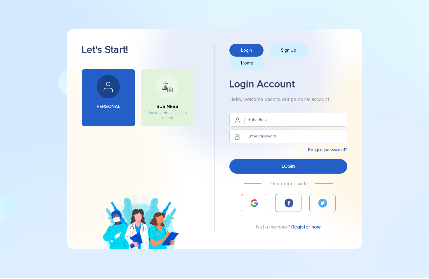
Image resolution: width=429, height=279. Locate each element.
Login (246, 50)
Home (247, 63)
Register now (306, 227)
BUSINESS (167, 112)
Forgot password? (327, 149)
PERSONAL (108, 106)
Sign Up (288, 50)
